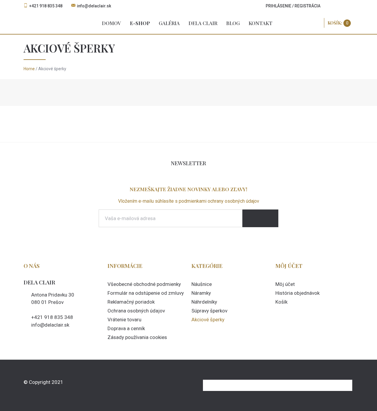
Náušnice (201, 284)
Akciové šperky (207, 319)
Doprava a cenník (126, 328)
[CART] (339, 23)
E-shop (140, 23)
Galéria (169, 23)
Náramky (201, 293)
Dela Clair (202, 23)
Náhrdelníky (204, 302)
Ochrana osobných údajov (136, 311)
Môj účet (285, 284)
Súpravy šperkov (209, 311)
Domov (111, 23)
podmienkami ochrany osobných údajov (219, 201)
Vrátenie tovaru (124, 319)
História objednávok (297, 293)
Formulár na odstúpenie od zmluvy (146, 293)
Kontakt (260, 23)
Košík (281, 302)
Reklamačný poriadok (131, 302)
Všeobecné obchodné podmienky (144, 284)
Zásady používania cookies (137, 337)
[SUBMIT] (260, 218)
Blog (233, 23)
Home (29, 68)
